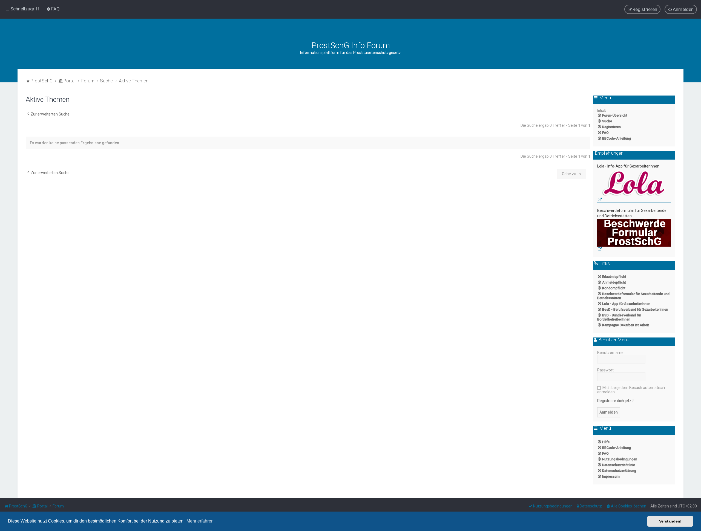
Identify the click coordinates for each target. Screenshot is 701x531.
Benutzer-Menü (613, 339)
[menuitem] (53, 9)
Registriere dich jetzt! (615, 401)
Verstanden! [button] (670, 521)
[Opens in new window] (634, 186)
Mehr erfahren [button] (200, 521)
